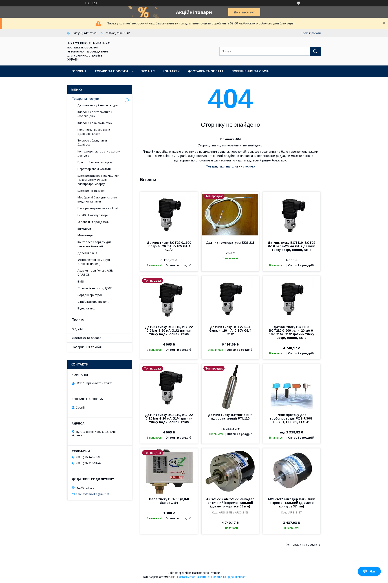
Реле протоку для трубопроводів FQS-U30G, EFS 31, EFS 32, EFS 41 (291, 418)
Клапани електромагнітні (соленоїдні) (94, 114)
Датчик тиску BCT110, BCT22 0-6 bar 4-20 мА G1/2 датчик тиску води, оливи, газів (169, 330)
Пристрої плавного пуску (95, 162)
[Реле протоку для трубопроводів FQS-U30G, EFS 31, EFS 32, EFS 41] (291, 386)
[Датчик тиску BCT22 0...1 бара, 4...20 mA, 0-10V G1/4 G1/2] (230, 298)
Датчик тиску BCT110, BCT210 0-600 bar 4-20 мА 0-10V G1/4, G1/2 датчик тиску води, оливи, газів (291, 332)
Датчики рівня (87, 253)
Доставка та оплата (205, 71)
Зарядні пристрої (89, 295)
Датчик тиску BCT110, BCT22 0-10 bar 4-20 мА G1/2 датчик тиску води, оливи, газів (291, 246)
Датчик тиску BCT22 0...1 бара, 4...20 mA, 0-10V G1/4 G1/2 (230, 330)
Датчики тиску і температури (97, 105)
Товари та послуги (111, 71)
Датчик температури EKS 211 (230, 242)
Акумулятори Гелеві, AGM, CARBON (95, 272)
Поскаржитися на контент (193, 577)
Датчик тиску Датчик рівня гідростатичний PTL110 (230, 416)
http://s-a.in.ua (85, 487)
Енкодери (84, 228)
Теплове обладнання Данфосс (92, 142)
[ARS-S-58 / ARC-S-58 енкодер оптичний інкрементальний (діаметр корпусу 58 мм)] (230, 470)
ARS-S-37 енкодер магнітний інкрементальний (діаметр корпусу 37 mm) (291, 502)
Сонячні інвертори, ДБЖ (94, 288)
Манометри (85, 235)
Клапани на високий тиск (94, 123)
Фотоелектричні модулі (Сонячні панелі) (93, 261)
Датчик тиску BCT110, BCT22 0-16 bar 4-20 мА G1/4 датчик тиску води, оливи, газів (169, 418)
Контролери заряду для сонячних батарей (94, 244)
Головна (78, 71)
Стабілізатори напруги (93, 301)
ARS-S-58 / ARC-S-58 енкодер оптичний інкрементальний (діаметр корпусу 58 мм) (230, 502)
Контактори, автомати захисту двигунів (98, 153)
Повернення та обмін (250, 71)
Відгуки (77, 329)
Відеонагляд (86, 308)
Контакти (171, 71)
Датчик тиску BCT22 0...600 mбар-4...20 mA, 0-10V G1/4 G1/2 (169, 246)
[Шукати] (315, 51)
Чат (372, 571)
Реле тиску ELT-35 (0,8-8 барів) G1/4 (169, 501)
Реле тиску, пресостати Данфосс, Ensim (93, 131)
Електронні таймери (91, 190)
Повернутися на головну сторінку (230, 166)
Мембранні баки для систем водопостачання (97, 199)
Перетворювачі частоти (94, 169)
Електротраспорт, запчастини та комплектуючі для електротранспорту (98, 179)
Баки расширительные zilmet (97, 208)
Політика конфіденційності (228, 577)
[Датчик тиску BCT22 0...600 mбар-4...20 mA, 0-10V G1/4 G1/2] (169, 214)
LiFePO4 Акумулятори (92, 215)
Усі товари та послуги (302, 544)
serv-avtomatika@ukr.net (92, 494)
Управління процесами (93, 222)
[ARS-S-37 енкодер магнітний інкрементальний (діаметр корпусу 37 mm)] (291, 470)
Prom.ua (215, 572)
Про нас (148, 71)
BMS (80, 281)
